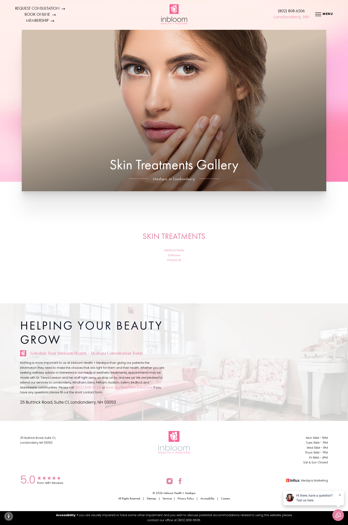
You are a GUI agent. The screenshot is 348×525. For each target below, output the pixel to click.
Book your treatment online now (129, 387)
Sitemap (151, 498)
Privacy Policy (186, 498)
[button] (8, 516)
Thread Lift (174, 260)
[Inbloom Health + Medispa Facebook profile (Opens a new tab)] (180, 481)
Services (167, 498)
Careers (225, 498)
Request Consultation (37, 8)
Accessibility (207, 498)
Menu (328, 14)
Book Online (37, 14)
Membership (37, 20)
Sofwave (174, 255)
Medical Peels (174, 250)
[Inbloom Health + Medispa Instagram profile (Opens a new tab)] (170, 481)
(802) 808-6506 (291, 10)
